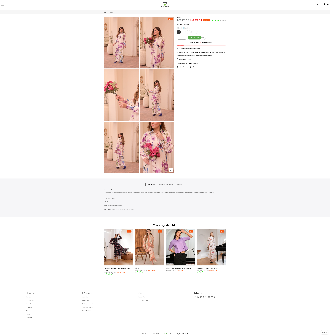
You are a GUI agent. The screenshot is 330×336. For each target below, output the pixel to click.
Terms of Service (87, 307)
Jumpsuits (29, 317)
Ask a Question (193, 63)
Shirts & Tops (30, 300)
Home (106, 12)
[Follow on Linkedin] (203, 297)
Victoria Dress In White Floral (207, 268)
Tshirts (28, 314)
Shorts (28, 311)
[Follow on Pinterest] (206, 297)
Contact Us (141, 297)
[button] (216, 20)
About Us (85, 297)
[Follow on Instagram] (201, 297)
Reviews (179, 184)
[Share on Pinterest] (184, 67)
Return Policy (86, 300)
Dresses (28, 297)
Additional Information (166, 184)
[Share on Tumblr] (187, 67)
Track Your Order (143, 300)
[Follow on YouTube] (212, 297)
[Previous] (106, 247)
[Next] (224, 247)
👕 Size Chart (186, 28)
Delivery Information (88, 304)
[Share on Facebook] (177, 67)
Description (151, 184)
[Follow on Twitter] (198, 297)
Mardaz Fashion (164, 334)
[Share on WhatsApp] (193, 67)
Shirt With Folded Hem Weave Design (178, 268)
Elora (137, 268)
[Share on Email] (190, 67)
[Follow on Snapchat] (209, 297)
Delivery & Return (182, 63)
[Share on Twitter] (180, 67)
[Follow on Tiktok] (214, 297)
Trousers (29, 307)
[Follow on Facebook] (195, 297)
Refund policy (86, 311)
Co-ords (28, 304)
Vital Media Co (183, 334)
